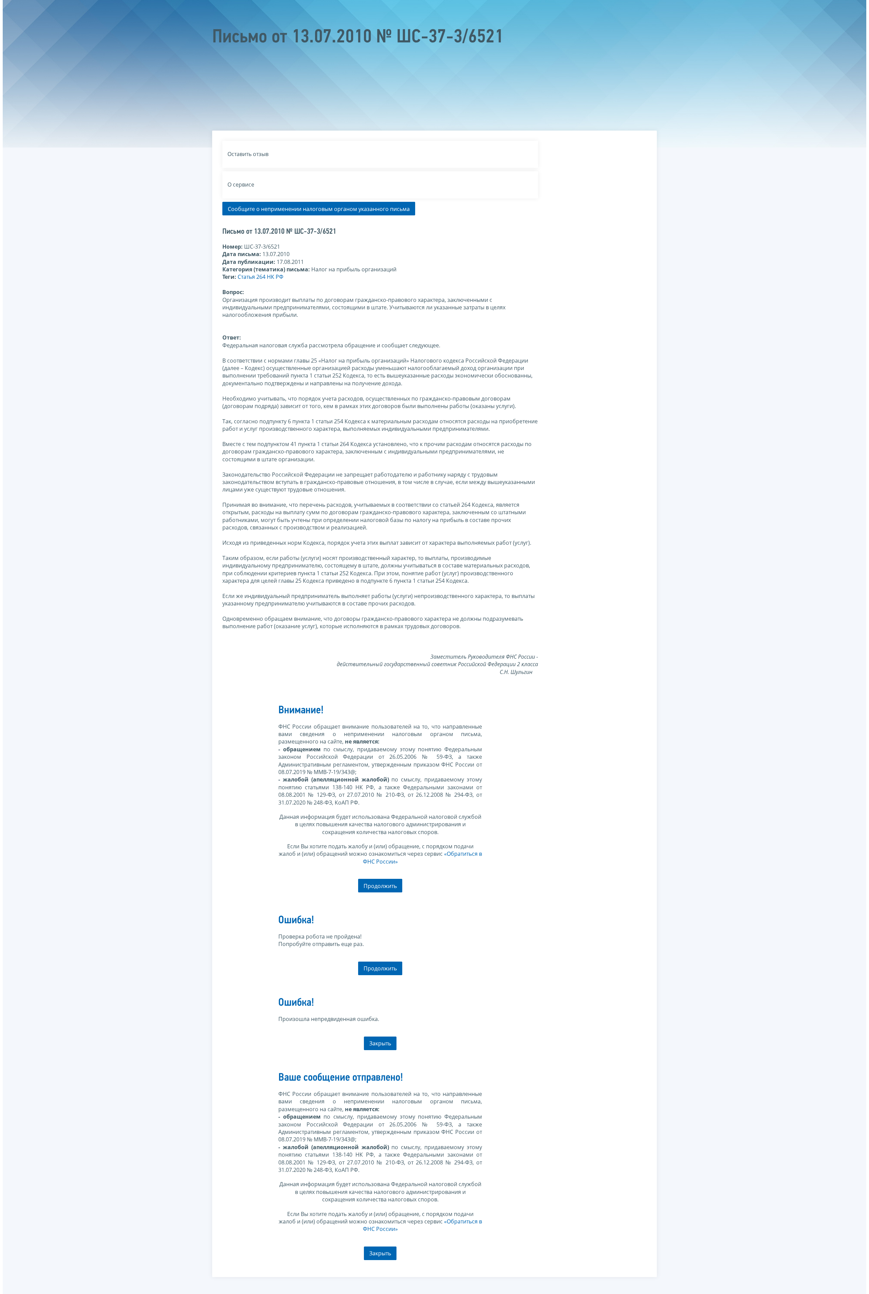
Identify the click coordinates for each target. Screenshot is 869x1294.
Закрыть (380, 1043)
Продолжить (380, 886)
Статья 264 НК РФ (260, 277)
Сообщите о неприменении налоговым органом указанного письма (319, 209)
